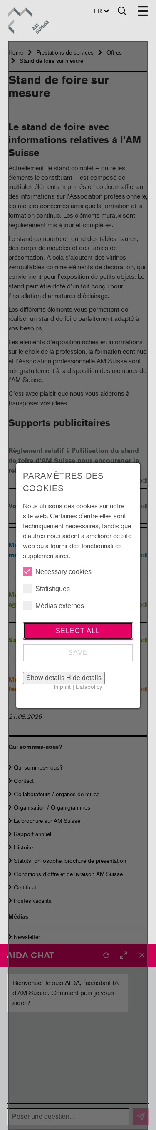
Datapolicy (89, 686)
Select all (78, 630)
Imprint (62, 686)
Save (78, 652)
